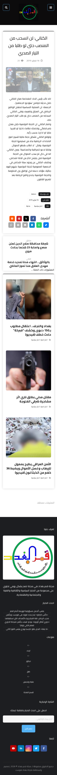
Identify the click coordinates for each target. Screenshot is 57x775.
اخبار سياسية (38, 206)
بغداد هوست (21, 770)
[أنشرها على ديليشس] (46, 225)
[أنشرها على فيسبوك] (33, 218)
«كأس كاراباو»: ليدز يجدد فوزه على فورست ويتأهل (27, 615)
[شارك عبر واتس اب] (39, 225)
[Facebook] (44, 748)
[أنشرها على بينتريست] (19, 218)
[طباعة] (18, 225)
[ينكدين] (21, 748)
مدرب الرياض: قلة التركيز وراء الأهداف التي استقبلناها (27, 618)
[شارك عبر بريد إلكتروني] (25, 225)
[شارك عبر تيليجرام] (32, 225)
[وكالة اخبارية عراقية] (28, 12)
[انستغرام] (28, 748)
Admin (33, 194)
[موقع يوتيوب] (13, 748)
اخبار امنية (44, 340)
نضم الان (28, 729)
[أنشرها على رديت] (12, 218)
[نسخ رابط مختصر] (11, 225)
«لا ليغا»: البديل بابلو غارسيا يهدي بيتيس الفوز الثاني (27, 629)
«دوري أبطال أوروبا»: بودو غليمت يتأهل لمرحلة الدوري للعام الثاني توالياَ (27, 623)
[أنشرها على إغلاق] (26, 218)
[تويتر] (36, 748)
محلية (28, 206)
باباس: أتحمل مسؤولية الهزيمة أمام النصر (27, 611)
